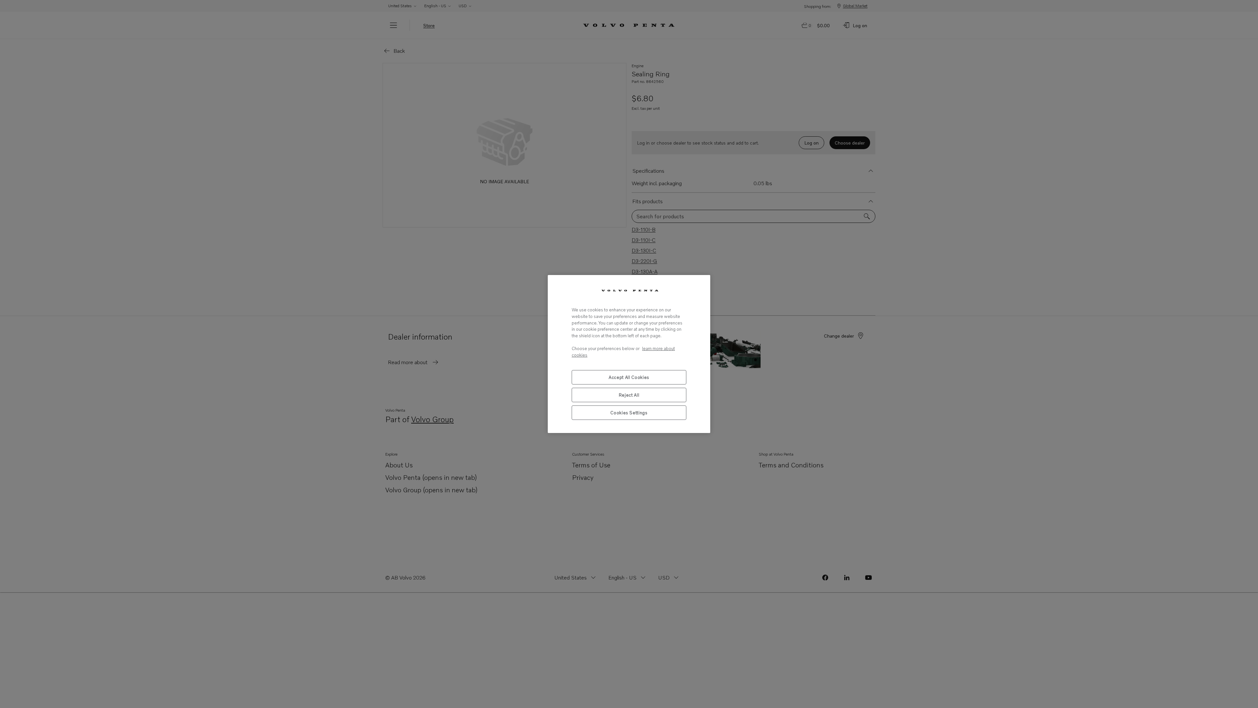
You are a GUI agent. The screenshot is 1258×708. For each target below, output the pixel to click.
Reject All (629, 395)
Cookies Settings (629, 412)
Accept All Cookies (629, 377)
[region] (629, 354)
